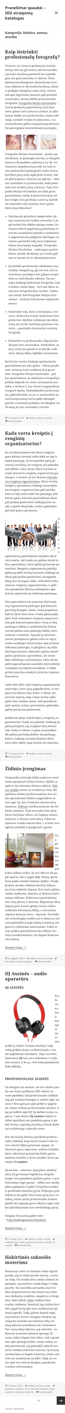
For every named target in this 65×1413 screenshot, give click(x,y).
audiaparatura (12, 1242)
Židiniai (23, 806)
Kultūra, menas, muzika (40, 418)
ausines (48, 1242)
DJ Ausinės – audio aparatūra (26, 976)
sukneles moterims (24, 1392)
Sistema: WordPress (14, 1408)
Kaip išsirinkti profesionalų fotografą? (32, 54)
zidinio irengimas (24, 961)
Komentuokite (14, 421)
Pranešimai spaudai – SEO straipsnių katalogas (25, 13)
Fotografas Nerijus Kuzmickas (37, 103)
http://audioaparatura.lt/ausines (26, 1220)
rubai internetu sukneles (36, 1388)
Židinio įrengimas (25, 768)
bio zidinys (10, 961)
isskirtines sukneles (14, 1388)
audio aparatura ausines (32, 1242)
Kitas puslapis (61, 1400)
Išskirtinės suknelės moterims (28, 1259)
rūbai (30, 1300)
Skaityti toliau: (15, 947)
